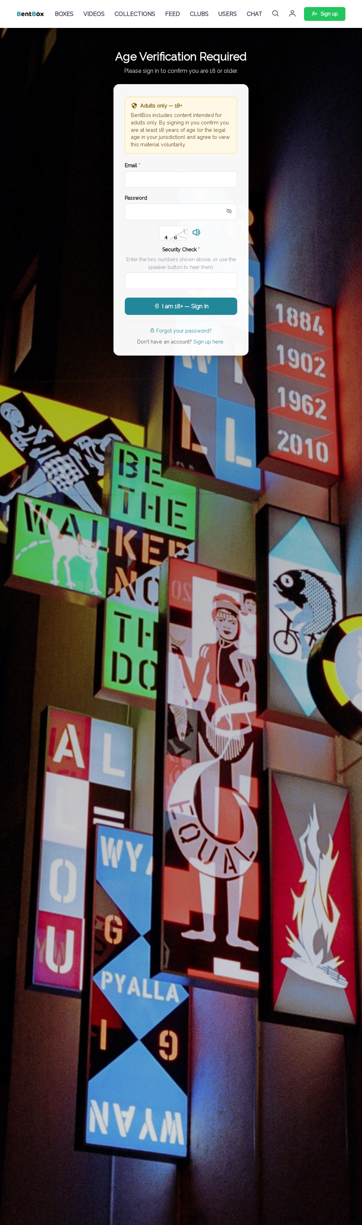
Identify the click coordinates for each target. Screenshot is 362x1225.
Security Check (181, 249)
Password (136, 198)
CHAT (254, 14)
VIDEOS (94, 14)
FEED (172, 14)
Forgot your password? (184, 331)
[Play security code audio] (196, 233)
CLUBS (199, 14)
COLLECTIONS (135, 14)
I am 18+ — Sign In (185, 306)
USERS (227, 14)
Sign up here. (208, 342)
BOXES (64, 14)
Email (132, 165)
